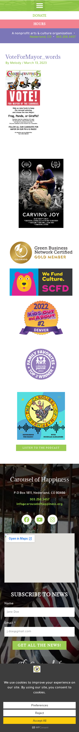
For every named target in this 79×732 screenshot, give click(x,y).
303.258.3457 (66, 37)
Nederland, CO (40, 37)
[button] (39, 5)
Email (9, 623)
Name (8, 604)
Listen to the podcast (41, 447)
